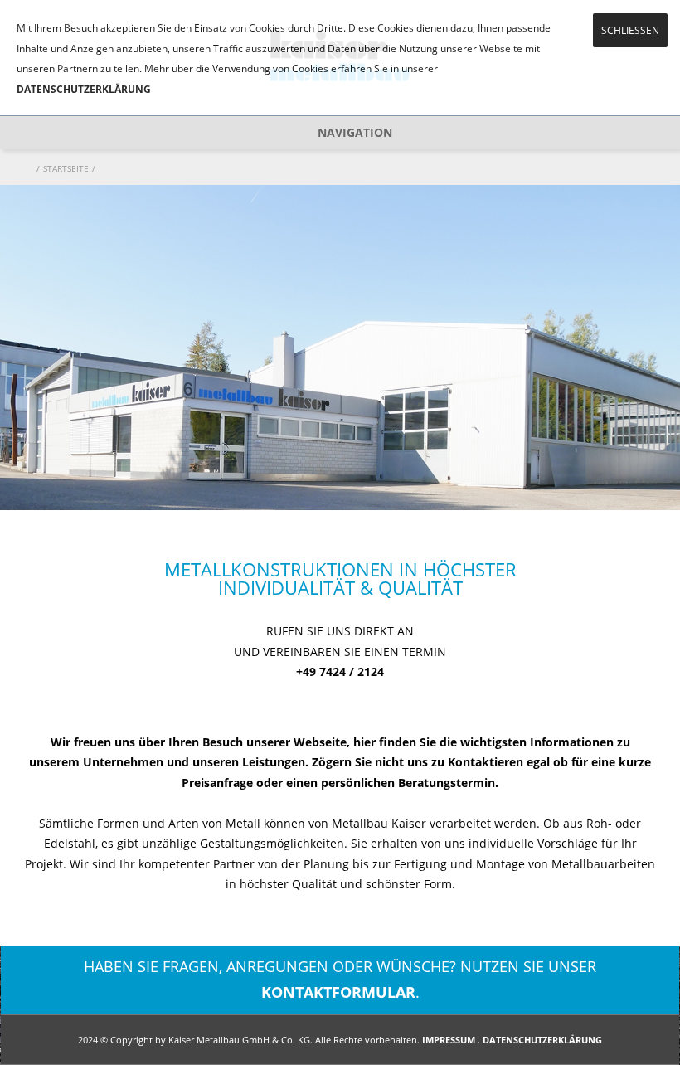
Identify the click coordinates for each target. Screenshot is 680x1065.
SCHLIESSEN (630, 30)
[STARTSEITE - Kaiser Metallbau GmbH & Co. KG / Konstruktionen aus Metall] (29, 168)
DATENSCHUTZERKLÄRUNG (84, 89)
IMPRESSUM (448, 1039)
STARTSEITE (66, 168)
